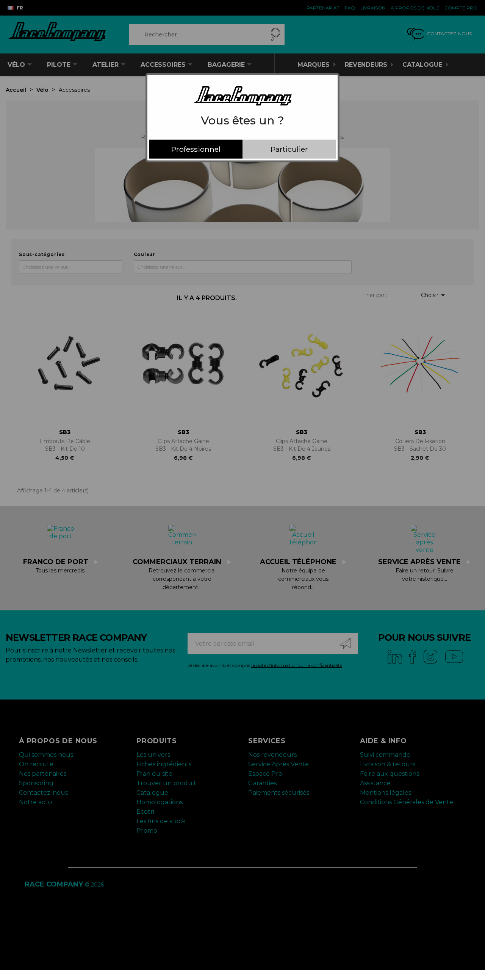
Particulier (289, 149)
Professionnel (196, 149)
